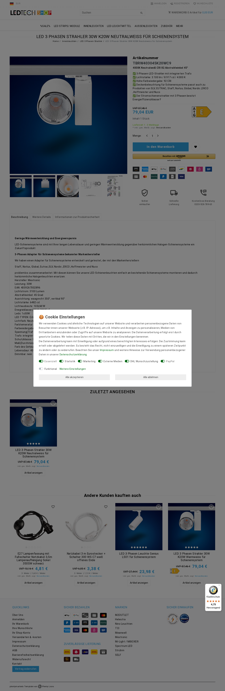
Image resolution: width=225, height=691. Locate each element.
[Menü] (219, 586)
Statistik (70, 361)
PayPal (170, 361)
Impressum (107, 350)
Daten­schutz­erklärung (73, 354)
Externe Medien (113, 361)
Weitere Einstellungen (72, 369)
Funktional (50, 369)
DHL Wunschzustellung (144, 361)
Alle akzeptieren (74, 377)
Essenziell (50, 361)
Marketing (89, 361)
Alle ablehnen (150, 377)
